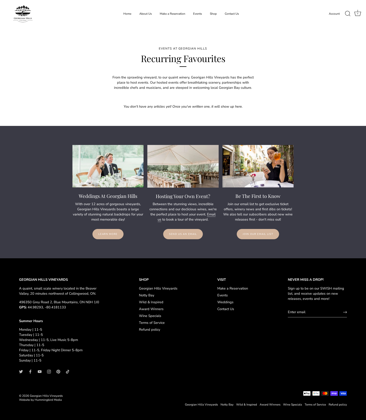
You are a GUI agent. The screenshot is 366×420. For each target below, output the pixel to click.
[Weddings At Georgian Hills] (108, 166)
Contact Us (232, 14)
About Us (145, 14)
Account (334, 14)
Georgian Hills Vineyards (158, 288)
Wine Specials (150, 316)
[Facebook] (30, 371)
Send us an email (183, 234)
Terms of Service (152, 322)
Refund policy (149, 329)
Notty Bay (146, 295)
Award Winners (151, 309)
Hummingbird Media (48, 400)
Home (127, 14)
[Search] (348, 14)
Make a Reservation (172, 14)
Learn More (108, 234)
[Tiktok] (68, 371)
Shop (213, 14)
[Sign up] (345, 312)
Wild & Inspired (151, 302)
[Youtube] (40, 371)
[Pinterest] (58, 371)
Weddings (225, 302)
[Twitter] (21, 371)
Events (197, 14)
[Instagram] (49, 371)
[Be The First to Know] (258, 166)
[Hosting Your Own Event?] (182, 166)
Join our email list (258, 234)
